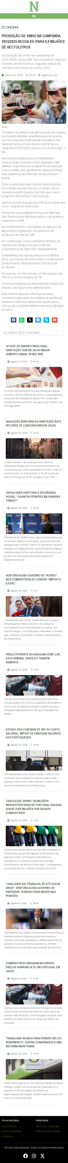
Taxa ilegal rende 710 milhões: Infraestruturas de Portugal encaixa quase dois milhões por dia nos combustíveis (33, 807)
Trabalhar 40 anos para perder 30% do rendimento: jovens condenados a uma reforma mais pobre (34, 1042)
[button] (34, 16)
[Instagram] (34, 1156)
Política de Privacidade (48, 1131)
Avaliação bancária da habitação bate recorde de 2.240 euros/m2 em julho (33, 423)
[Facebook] (25, 1156)
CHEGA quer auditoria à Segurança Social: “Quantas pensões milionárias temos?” (33, 496)
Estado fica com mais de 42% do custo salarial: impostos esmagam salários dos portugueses (33, 733)
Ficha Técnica (9, 1126)
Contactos (8, 1136)
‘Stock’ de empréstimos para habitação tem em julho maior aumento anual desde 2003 (28, 350)
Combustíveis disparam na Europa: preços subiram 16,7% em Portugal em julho (33, 967)
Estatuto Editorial (11, 1131)
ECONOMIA (10, 27)
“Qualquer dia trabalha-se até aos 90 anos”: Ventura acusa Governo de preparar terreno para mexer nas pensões (33, 890)
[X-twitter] (42, 1156)
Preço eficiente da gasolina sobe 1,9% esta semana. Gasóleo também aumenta (33, 658)
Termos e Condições (47, 1126)
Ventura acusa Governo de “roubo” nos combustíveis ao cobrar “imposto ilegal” (33, 579)
